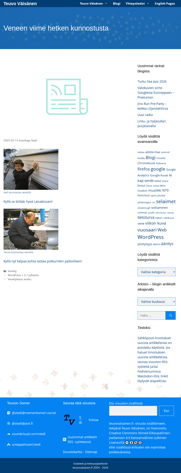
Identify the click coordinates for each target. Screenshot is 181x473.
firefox (144, 169)
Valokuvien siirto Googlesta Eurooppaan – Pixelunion (156, 92)
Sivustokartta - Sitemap (80, 452)
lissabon (142, 190)
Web (162, 230)
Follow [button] (93, 420)
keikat (157, 181)
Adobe (141, 152)
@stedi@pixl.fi (22, 423)
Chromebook (146, 163)
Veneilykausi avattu (19, 279)
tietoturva (146, 217)
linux (149, 185)
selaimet (166, 201)
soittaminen (159, 208)
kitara (165, 181)
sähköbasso (161, 213)
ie (170, 174)
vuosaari (147, 229)
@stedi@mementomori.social (34, 413)
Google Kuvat (159, 175)
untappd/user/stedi (26, 444)
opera (153, 195)
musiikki (154, 190)
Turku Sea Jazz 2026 (152, 81)
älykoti (156, 244)
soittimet (142, 212)
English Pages (165, 3)
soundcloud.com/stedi (28, 434)
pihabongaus (144, 202)
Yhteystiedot (135, 3)
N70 (165, 190)
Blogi (116, 3)
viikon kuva (155, 223)
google (158, 169)
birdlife (141, 158)
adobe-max (152, 152)
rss (153, 202)
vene (141, 223)
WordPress (151, 236)
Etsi (166, 411)
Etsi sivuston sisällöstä (126, 403)
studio (151, 212)
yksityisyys (145, 244)
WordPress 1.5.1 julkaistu (23, 275)
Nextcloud (144, 195)
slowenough (144, 207)
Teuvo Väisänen (20, 3)
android (165, 152)
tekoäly (170, 213)
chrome (160, 158)
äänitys (167, 243)
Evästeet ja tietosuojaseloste (91, 463)
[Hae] (171, 315)
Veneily (12, 271)
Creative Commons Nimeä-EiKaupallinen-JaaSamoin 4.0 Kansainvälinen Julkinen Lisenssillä (140, 438)
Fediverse (161, 163)
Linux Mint (159, 185)
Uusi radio (145, 115)
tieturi (159, 217)
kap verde (146, 180)
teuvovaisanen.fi (121, 423)
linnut (141, 186)
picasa (161, 195)
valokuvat (169, 217)
